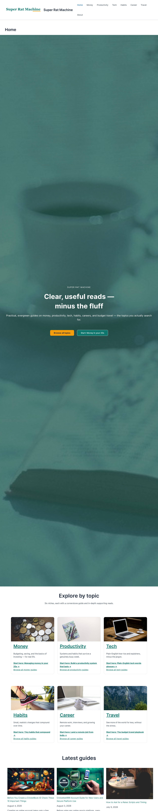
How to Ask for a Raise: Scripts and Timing (126, 802)
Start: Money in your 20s (92, 333)
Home (80, 5)
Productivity (102, 5)
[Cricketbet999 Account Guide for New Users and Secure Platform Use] (80, 781)
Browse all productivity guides (74, 669)
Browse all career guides (71, 738)
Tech (114, 5)
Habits (124, 5)
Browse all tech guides (116, 669)
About (80, 15)
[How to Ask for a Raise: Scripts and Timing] (129, 783)
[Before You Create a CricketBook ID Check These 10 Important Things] (30, 781)
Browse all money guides (25, 669)
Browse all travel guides (117, 738)
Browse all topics (62, 333)
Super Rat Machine (58, 10)
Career (134, 5)
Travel (144, 5)
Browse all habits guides (24, 738)
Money (90, 5)
